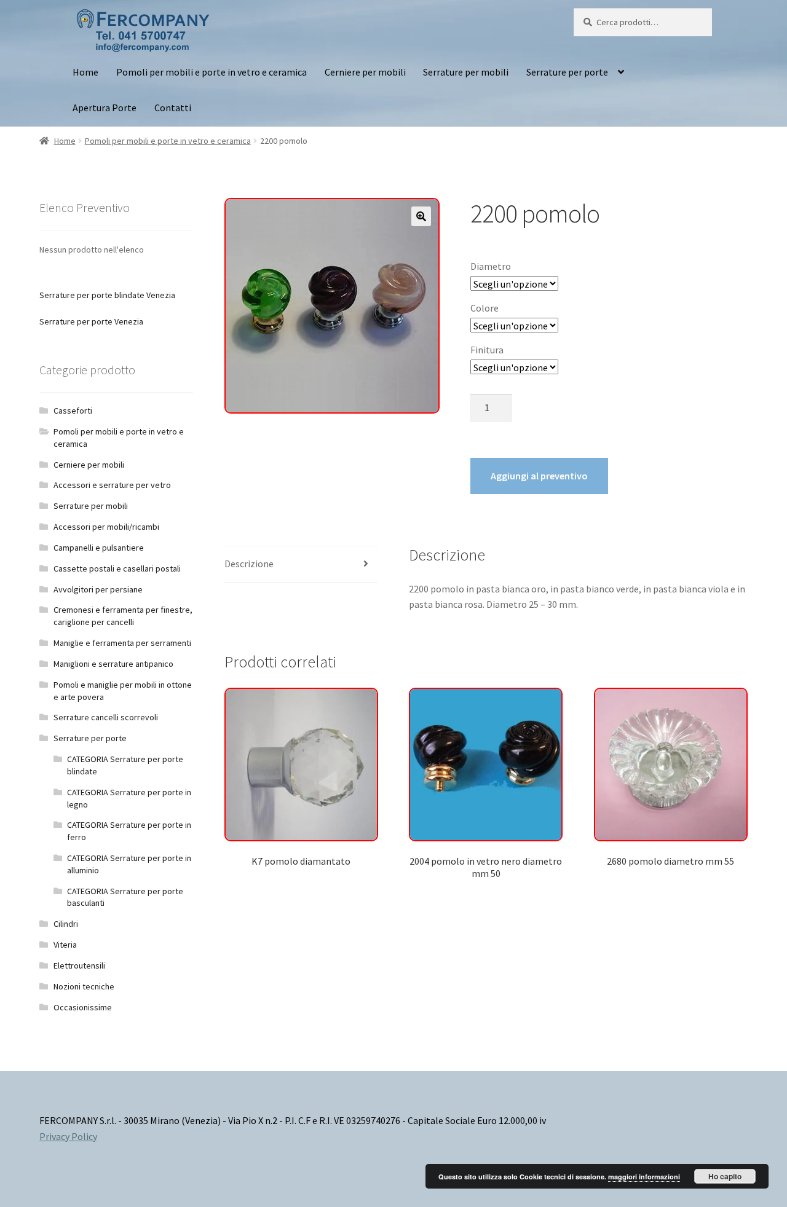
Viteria (65, 944)
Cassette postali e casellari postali (117, 568)
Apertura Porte (104, 107)
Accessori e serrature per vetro (112, 484)
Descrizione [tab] (249, 563)
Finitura (487, 350)
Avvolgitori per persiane (98, 589)
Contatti (172, 107)
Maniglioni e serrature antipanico (113, 663)
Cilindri (65, 923)
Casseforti (72, 410)
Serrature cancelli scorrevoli (105, 717)
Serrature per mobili (465, 72)
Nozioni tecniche (83, 986)
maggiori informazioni (644, 1176)
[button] (421, 216)
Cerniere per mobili (365, 72)
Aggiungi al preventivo (539, 476)
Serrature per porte (567, 72)
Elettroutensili (79, 965)
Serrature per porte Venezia (91, 321)
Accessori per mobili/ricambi (106, 526)
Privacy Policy (68, 1136)
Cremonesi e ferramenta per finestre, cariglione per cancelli (122, 615)
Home (85, 72)
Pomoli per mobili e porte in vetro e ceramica (211, 72)
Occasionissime (82, 1007)
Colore (484, 308)
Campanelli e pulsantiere (98, 547)
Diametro (490, 266)
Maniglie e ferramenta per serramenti (122, 642)
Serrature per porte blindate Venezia (107, 295)
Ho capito (725, 1176)
